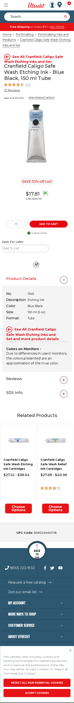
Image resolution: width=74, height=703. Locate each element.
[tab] (37, 279)
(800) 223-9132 (22, 568)
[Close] (70, 650)
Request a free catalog (27, 582)
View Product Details (41, 97)
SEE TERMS (57, 26)
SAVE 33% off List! (37, 181)
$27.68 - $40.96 (53, 475)
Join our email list (22, 592)
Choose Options (18, 508)
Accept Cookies (37, 692)
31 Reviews (12, 90)
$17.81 (33, 194)
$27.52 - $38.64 (16, 475)
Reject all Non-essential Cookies (37, 682)
